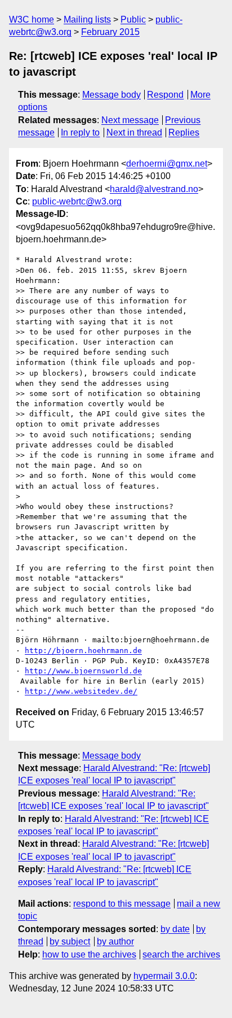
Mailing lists (87, 19)
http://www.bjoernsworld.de (83, 671)
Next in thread (134, 132)
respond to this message (122, 903)
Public (133, 19)
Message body (111, 94)
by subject (70, 941)
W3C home (31, 19)
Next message (130, 120)
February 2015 (110, 32)
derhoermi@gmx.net (166, 163)
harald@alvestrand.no (154, 189)
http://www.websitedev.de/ (81, 691)
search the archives (181, 954)
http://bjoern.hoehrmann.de (83, 650)
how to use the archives (89, 954)
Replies (183, 132)
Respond (165, 94)
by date (175, 929)
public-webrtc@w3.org (77, 201)
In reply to (80, 132)
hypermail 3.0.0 (164, 976)
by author (115, 941)
